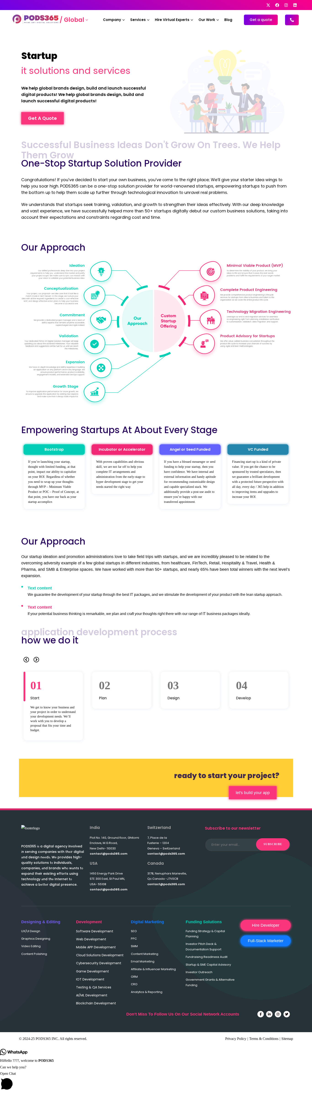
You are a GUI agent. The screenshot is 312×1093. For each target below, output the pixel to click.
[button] (26, 660)
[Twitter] (286, 1014)
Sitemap (287, 1039)
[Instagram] (278, 1014)
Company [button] (112, 19)
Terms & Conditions (263, 1039)
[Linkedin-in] (269, 1014)
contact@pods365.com (108, 853)
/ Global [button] (72, 20)
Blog (228, 19)
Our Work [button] (206, 19)
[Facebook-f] (260, 1014)
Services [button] (138, 19)
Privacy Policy (235, 1039)
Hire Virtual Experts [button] (172, 19)
